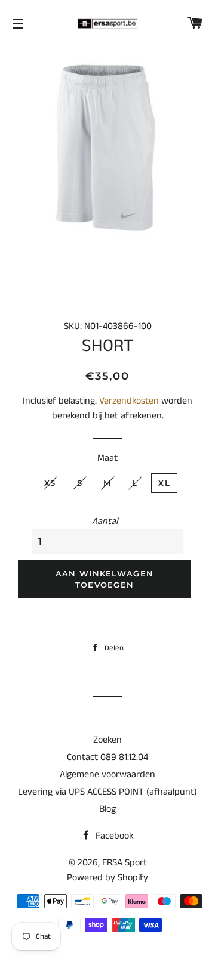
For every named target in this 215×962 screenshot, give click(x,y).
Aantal (105, 521)
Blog (107, 809)
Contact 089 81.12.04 (107, 757)
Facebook (113, 836)
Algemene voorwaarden (107, 774)
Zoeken (107, 740)
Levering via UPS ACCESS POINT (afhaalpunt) (107, 792)
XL (164, 483)
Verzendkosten (129, 401)
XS (50, 483)
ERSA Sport (124, 863)
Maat (107, 458)
